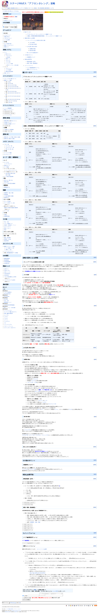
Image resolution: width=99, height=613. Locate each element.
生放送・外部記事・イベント (10, 225)
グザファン (40, 400)
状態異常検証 (7, 216)
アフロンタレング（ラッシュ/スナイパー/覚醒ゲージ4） (39, 34)
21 (10, 85)
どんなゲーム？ (7, 35)
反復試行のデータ (29, 530)
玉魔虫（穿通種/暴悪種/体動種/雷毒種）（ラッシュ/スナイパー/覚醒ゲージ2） (44, 36)
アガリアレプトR (52, 404)
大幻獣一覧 (7, 125)
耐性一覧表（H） (28, 526)
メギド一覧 (6, 144)
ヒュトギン (6, 315)
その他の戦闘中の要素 (8, 196)
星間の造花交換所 (9, 71)
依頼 (12, 63)
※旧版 (9, 174)
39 (12, 88)
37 (8, 88)
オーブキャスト (9, 163)
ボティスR (37, 391)
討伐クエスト (13, 120)
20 (8, 85)
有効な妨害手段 (28, 59)
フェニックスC (45, 435)
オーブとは (6, 162)
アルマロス (38, 435)
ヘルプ (51, 8)
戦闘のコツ (6, 46)
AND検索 (6, 27)
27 (8, 86)
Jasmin (16, 611)
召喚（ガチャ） (7, 73)
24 (13, 85)
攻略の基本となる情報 (30, 38)
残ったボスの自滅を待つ (32, 52)
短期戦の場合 (33, 48)
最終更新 (47, 8)
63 (8, 93)
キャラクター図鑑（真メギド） (10, 311)
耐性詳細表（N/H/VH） (30, 502)
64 (10, 93)
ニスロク (6, 316)
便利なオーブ (7, 165)
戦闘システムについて (8, 45)
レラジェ (6, 319)
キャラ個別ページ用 (10, 248)
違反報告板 (6, 260)
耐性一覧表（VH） (29, 528)
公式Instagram (7, 273)
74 (8, 96)
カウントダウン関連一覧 (10, 233)
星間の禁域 (6, 120)
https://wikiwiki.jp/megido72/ (56, 12)
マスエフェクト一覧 (10, 147)
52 (10, 91)
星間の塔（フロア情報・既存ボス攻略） (12, 137)
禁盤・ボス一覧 (8, 131)
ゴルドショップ (9, 68)
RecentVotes (6, 296)
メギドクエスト (9, 55)
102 (9, 100)
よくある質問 (7, 39)
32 (12, 86)
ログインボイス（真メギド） (10, 327)
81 (15, 96)
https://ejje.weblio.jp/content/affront (37, 573)
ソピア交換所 (8, 69)
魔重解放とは (7, 187)
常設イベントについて (8, 109)
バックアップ (21, 8)
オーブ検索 (6, 167)
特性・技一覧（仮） (10, 149)
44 (17, 88)
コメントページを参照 (42, 549)
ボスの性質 (32, 42)
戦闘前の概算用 (14, 207)
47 (19, 88)
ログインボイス (7, 226)
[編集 (10, 13)
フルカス (6, 318)
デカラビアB (25, 435)
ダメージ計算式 (7, 201)
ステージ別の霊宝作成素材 (9, 183)
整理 (12, 173)
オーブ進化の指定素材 (8, 176)
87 (8, 99)
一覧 (38, 8)
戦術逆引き (6, 197)
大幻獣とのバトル (8, 122)
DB (6, 174)
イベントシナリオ (8, 115)
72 (19, 93)
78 (13, 96)
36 (15, 86)
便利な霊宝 (6, 181)
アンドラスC (25, 469)
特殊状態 (6, 194)
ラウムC (70, 409)
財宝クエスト (8, 54)
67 (13, 93)
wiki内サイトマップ (8, 20)
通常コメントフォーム (32, 69)
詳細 (16, 16)
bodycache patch (8, 611)
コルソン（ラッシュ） (8, 326)
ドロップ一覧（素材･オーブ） (10, 78)
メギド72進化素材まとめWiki (10, 276)
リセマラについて (8, 38)
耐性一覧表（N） (28, 524)
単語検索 (42, 8)
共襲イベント (8, 58)
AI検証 (5, 214)
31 (10, 86)
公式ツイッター (7, 272)
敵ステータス (28, 32)
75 (10, 96)
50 (8, 91)
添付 (26, 8)
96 (17, 99)
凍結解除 (13, 8)
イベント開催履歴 (8, 108)
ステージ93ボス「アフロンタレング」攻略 (32, 3)
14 (8, 83)
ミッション (8, 63)
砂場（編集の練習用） (8, 313)
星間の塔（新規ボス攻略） (9, 138)
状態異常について (31, 57)
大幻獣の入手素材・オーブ (9, 123)
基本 (9, 173)
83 (17, 96)
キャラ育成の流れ (8, 43)
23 (12, 85)
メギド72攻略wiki (7, 292)
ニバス (45, 400)
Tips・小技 (6, 221)
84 (19, 96)
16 (10, 83)
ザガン (38, 409)
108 (14, 100)
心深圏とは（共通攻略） (9, 129)
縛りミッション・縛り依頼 (12, 65)
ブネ (5, 323)
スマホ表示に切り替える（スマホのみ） (11, 11)
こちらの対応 (55, 591)
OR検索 (12, 27)
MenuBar (6, 299)
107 (12, 100)
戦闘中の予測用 (7, 207)
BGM (5, 229)
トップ (4, 8)
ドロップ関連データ (8, 223)
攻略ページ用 (8, 249)
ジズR (35, 382)
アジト (5, 52)
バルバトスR (30, 382)
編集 (9, 8)
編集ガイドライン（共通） (9, 246)
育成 (14, 173)
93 (13, 99)
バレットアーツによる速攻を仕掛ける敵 (36, 40)
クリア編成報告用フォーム (33, 67)
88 (10, 99)
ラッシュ (7, 170)
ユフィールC (32, 435)
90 (12, 99)
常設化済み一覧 (8, 111)
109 (9, 102)
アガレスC (35, 379)
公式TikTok (6, 275)
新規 (35, 8)
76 (12, 96)
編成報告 (11, 252)
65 (12, 93)
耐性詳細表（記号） (31, 61)
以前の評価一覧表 (29, 504)
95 (15, 99)
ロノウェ (56, 409)
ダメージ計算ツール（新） (9, 203)
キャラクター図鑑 (8, 152)
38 (10, 88)
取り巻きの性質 (33, 44)
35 (13, 86)
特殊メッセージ (7, 228)
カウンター (11, 170)
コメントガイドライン (8, 251)
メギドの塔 (8, 62)
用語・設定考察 (7, 237)
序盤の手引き (7, 36)
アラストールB (32, 469)
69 (17, 93)
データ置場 (15, 252)
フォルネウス (7, 321)
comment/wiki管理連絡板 (9, 305)
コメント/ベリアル (8, 324)
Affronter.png (13, 602)
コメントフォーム (29, 65)
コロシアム (8, 60)
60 (13, 91)
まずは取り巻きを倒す (32, 46)
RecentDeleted (7, 293)
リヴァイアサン (27, 429)
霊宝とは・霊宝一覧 (8, 180)
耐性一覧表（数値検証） (32, 63)
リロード (30, 8)
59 (12, 91)
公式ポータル (7, 270)
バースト (15, 170)
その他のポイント (29, 54)
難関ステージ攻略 (8, 80)
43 (15, 88)
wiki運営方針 (6, 263)
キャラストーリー (8, 154)
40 (13, 88)
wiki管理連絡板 (7, 261)
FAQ (6, 173)
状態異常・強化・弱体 (8, 192)
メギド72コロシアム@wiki (9, 280)
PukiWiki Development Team (16, 610)
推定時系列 (6, 240)
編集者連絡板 (7, 258)
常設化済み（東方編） (10, 113)
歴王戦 (8, 57)
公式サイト (6, 268)
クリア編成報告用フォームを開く (32, 543)
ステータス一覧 (9, 145)
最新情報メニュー (8, 302)
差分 (17, 8)
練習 (8, 252)
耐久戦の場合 (33, 50)
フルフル (33, 380)
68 (15, 93)
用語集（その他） (8, 239)
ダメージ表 (6, 210)
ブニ (42, 409)
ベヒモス (44, 402)
